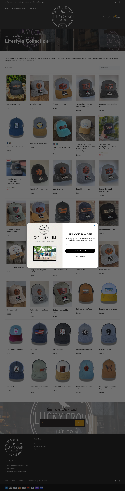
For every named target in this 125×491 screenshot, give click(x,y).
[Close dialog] (96, 225)
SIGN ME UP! (80, 251)
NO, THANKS (80, 256)
